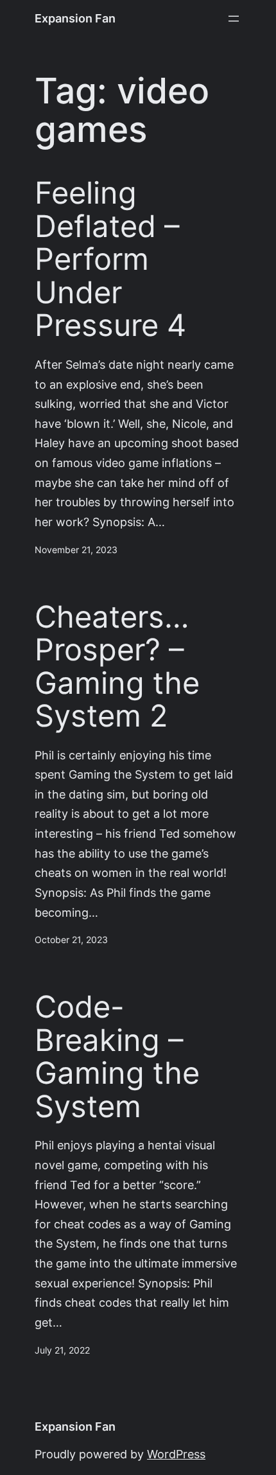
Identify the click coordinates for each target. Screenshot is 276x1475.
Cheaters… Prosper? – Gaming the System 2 (117, 667)
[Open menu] (233, 18)
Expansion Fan (75, 18)
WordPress (176, 1454)
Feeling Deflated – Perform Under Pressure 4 (110, 259)
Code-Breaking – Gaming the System (117, 1057)
